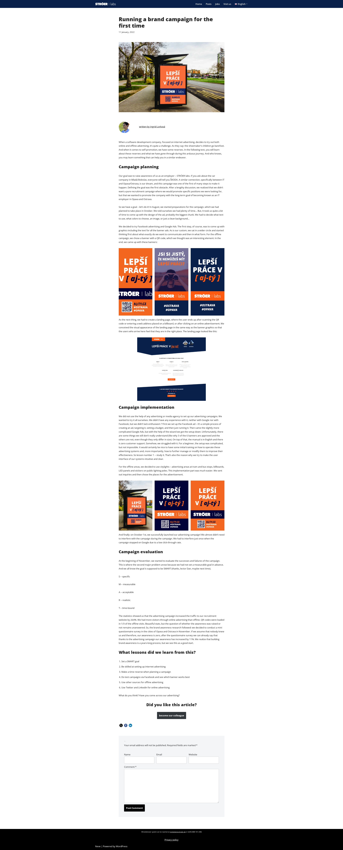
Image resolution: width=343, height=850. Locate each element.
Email (159, 754)
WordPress (121, 846)
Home (198, 3)
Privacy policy (171, 839)
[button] (246, 4)
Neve (98, 846)
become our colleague (171, 715)
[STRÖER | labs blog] (105, 3)
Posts (208, 3)
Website (193, 754)
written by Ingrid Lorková (152, 126)
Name (127, 754)
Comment (130, 766)
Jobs (217, 3)
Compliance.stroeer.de (178, 832)
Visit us (227, 3)
